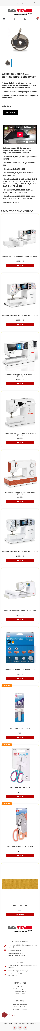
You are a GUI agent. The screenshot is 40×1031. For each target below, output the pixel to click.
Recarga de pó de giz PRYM (20, 728)
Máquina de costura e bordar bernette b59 (20, 610)
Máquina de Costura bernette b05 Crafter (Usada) (20, 493)
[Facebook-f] (15, 1028)
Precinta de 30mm (20, 905)
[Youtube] (25, 1028)
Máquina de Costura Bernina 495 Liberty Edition (20, 551)
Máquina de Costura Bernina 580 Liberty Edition (20, 315)
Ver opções (20, 914)
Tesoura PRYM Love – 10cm (20, 787)
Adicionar (10, 113)
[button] (4, 19)
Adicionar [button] (20, 265)
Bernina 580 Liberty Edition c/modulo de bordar (20, 256)
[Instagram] (20, 1028)
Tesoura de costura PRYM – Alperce (20, 846)
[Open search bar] (15, 19)
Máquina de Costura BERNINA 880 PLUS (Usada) (20, 375)
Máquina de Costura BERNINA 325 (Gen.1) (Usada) (20, 434)
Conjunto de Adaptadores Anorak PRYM (20, 669)
